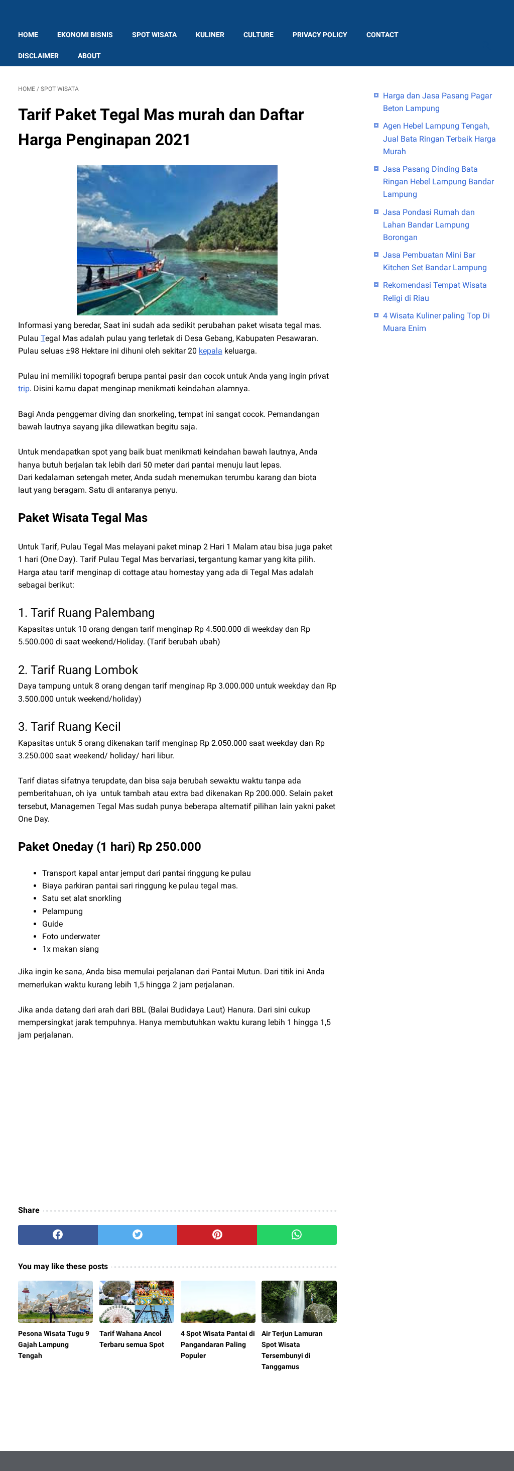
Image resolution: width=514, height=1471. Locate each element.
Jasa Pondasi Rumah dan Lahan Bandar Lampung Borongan (429, 224)
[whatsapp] (297, 1235)
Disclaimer (38, 56)
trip (24, 388)
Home (28, 35)
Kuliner (210, 35)
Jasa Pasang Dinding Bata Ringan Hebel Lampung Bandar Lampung (438, 181)
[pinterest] (217, 1235)
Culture (258, 35)
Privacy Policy (320, 35)
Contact (382, 35)
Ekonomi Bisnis (85, 35)
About (89, 56)
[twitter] (138, 1235)
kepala (210, 351)
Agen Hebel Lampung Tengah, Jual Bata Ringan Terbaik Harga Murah (439, 138)
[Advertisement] (177, 1123)
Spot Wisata (154, 35)
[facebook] (58, 1235)
